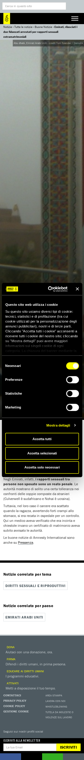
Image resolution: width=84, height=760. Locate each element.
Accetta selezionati (42, 453)
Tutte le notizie (23, 27)
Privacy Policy (14, 701)
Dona (10, 647)
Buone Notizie (43, 27)
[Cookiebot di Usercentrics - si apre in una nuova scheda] (50, 289)
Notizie (7, 27)
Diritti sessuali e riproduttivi (35, 585)
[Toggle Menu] (74, 18)
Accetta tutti (42, 439)
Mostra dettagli (58, 425)
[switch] (72, 379)
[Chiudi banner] (77, 289)
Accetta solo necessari (42, 467)
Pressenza (25, 542)
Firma (10, 659)
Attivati (12, 683)
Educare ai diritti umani (25, 671)
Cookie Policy (14, 706)
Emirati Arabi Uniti (24, 617)
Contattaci (12, 695)
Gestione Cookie (16, 711)
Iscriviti (68, 747)
